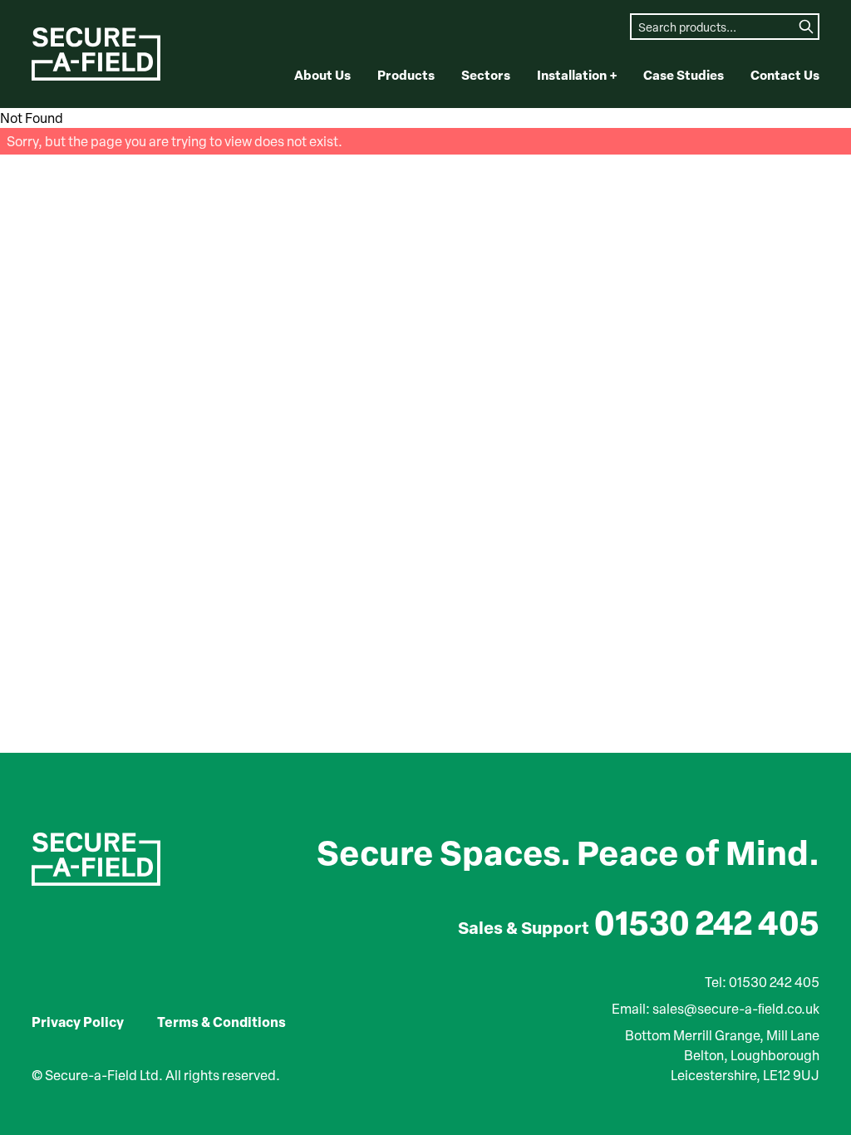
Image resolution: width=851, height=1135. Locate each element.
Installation (577, 75)
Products (406, 75)
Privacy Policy (78, 1021)
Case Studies (683, 75)
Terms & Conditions (221, 1021)
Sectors (485, 75)
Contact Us (784, 75)
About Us (322, 75)
